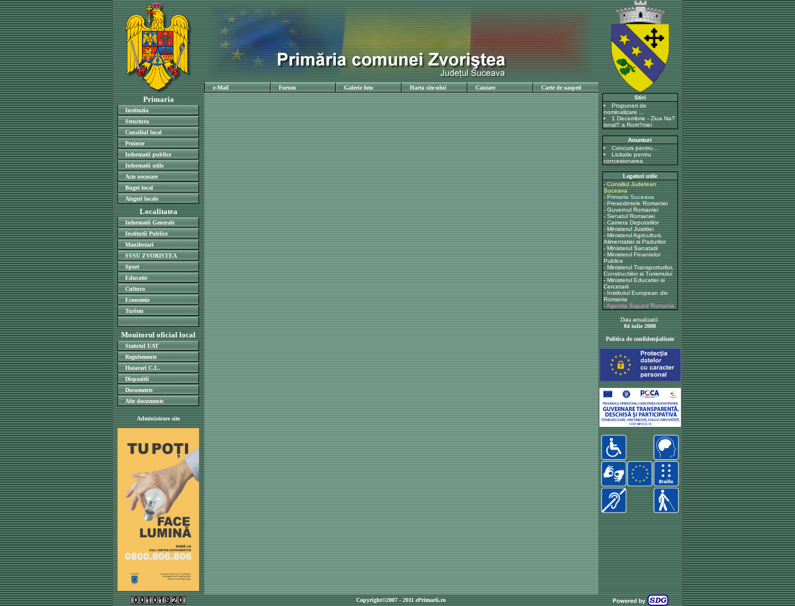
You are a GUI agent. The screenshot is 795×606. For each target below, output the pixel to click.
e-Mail (221, 87)
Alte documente (144, 401)
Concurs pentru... (635, 148)
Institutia (136, 110)
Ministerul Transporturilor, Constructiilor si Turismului (638, 270)
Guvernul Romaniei (632, 209)
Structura (137, 121)
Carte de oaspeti (561, 87)
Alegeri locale (141, 198)
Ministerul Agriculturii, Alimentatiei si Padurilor (635, 238)
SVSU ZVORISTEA (151, 255)
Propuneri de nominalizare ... (625, 108)
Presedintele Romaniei (637, 203)
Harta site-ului (428, 87)
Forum (287, 87)
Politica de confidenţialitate (640, 339)
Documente (138, 390)
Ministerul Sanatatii (632, 248)
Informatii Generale (150, 222)
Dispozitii (137, 379)
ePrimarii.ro (431, 600)
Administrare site (158, 418)
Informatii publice (148, 154)
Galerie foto (358, 87)
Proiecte (134, 143)
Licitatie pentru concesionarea (627, 157)
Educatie (136, 278)
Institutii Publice (146, 233)
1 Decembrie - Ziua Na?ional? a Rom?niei (639, 121)
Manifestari (139, 244)
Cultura (135, 289)
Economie (137, 300)
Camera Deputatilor (633, 222)
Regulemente (141, 357)
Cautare (485, 87)
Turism (134, 311)
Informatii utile (144, 165)
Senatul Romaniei (631, 216)
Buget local (139, 187)
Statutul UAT (142, 346)
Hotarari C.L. (142, 368)
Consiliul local (143, 132)
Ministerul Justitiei (630, 229)
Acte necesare (141, 176)
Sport (132, 266)
